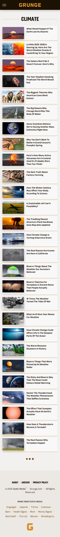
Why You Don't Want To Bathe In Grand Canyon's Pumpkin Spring (38, 142)
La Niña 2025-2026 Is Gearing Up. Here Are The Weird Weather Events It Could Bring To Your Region (39, 48)
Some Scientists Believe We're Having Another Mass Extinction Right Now (40, 126)
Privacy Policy (40, 482)
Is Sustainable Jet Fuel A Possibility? (38, 204)
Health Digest (20, 511)
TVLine (34, 507)
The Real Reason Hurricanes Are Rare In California (40, 252)
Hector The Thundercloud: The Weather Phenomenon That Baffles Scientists (39, 396)
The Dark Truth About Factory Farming (37, 173)
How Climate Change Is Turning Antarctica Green (39, 236)
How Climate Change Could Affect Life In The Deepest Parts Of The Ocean (39, 333)
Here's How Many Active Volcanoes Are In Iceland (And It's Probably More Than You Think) (38, 159)
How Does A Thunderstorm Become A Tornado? (39, 425)
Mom (32, 511)
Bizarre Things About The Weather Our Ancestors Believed (39, 269)
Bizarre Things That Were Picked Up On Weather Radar (39, 364)
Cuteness (46, 507)
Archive (26, 482)
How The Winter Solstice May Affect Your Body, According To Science (38, 190)
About (15, 482)
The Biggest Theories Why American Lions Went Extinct (39, 95)
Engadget (11, 507)
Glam (7, 511)
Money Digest (45, 511)
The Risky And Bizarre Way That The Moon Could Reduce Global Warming (39, 380)
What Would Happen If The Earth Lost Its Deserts (39, 30)
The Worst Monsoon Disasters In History (36, 347)
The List (23, 516)
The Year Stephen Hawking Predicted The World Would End (40, 79)
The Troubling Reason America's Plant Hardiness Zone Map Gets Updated (39, 222)
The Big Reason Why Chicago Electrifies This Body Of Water (38, 111)
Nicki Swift (10, 516)
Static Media (19, 488)
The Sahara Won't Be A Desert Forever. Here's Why (40, 62)
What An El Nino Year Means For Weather (40, 315)
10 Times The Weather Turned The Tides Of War (38, 300)
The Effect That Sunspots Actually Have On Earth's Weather (39, 411)
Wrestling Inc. (48, 516)
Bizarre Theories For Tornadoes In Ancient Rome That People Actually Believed (40, 286)
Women (34, 516)
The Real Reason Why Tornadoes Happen (37, 441)
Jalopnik (23, 507)
